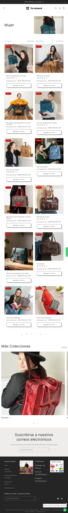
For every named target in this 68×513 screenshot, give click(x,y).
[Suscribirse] (48, 450)
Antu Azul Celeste (42, 166)
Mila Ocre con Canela (43, 76)
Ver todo (64, 347)
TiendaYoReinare (41, 474)
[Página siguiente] (46, 334)
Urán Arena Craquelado (13, 317)
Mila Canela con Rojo (43, 217)
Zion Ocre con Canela (12, 170)
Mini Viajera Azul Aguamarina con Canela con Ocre (18, 123)
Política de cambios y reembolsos (10, 476)
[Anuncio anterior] (3, 2)
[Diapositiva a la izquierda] (30, 423)
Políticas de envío (9, 488)
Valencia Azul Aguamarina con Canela (17, 273)
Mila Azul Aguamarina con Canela (16, 76)
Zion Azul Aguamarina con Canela (47, 123)
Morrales (4, 418)
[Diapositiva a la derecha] (38, 423)
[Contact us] (65, 510)
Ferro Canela (40, 264)
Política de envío (41, 511)
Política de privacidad (57, 509)
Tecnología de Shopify (33, 509)
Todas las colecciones (7, 470)
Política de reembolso (45, 509)
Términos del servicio (8, 483)
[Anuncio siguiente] (64, 2)
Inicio (6, 465)
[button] (4, 8)
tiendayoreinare (41, 481)
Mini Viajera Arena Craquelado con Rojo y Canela (18, 217)
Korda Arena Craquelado (44, 317)
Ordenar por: (30, 41)
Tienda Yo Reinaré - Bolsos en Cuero (19, 509)
